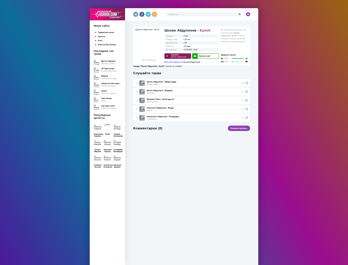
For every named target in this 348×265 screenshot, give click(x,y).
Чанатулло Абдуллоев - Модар (160, 108)
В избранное (150, 60)
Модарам (150, 93)
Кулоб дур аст (153, 102)
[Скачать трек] (246, 83)
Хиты (100, 41)
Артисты (101, 36)
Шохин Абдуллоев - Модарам (160, 90)
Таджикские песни (106, 32)
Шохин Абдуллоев (191, 62)
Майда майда (152, 84)
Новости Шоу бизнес (107, 45)
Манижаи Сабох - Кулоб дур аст (160, 99)
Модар (149, 110)
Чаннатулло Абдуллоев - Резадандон (163, 117)
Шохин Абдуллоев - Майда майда (161, 82)
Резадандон (152, 119)
